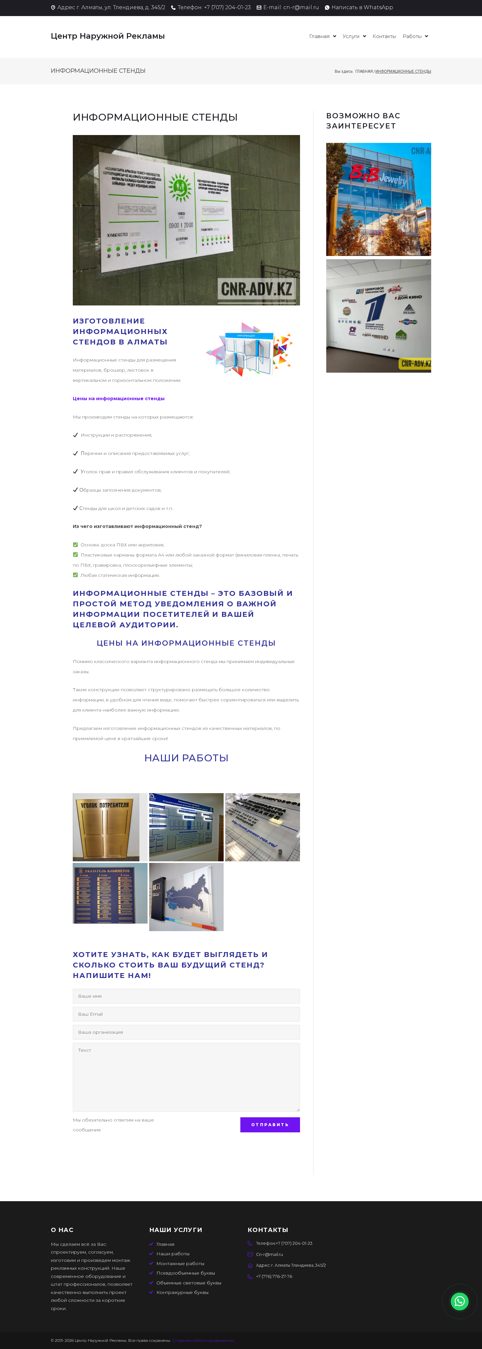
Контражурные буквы (182, 1292)
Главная (364, 71)
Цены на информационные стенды (119, 398)
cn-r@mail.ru (301, 7)
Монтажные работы (180, 1263)
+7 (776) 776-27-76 (274, 1276)
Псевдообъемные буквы (185, 1273)
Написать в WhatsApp (362, 7)
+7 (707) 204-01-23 (227, 7)
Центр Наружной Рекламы (108, 36)
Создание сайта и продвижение (203, 1340)
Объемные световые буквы (188, 1283)
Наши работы (173, 1254)
